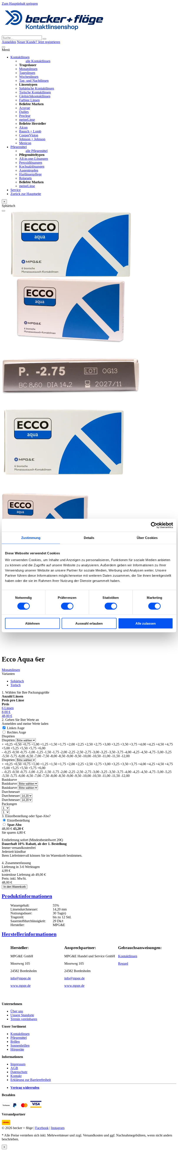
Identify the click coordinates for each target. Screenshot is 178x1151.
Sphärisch (17, 681)
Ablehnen (32, 623)
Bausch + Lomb (30, 131)
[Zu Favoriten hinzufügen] (3, 210)
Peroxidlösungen (30, 162)
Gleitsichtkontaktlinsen (34, 96)
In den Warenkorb (14, 886)
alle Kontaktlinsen (38, 61)
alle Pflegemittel (37, 151)
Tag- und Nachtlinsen (34, 80)
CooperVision (28, 135)
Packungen (9, 804)
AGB (14, 1068)
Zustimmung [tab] (31, 537)
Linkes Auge (16, 728)
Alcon (23, 127)
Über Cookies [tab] (147, 537)
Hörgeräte (17, 1049)
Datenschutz (18, 1072)
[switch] (67, 606)
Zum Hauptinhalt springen (20, 3)
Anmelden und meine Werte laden (25, 723)
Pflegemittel (18, 147)
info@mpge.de (20, 978)
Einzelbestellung (18, 820)
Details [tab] (89, 537)
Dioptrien (8, 736)
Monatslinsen (28, 69)
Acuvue (24, 108)
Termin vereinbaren (23, 1019)
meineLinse (27, 119)
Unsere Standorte (22, 1015)
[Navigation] (3, 47)
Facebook (42, 1128)
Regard (123, 963)
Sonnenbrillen (20, 1045)
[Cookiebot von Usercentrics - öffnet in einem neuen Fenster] (154, 525)
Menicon (25, 143)
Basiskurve (9, 779)
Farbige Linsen (29, 100)
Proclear (24, 116)
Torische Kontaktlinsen (35, 92)
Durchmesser (11, 792)
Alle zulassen (145, 623)
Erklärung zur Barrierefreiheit (30, 1080)
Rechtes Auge (16, 732)
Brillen (15, 1041)
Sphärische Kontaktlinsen (36, 88)
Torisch (15, 685)
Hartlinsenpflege (30, 174)
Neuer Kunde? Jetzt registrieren (38, 42)
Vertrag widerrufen (24, 1087)
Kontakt (15, 1076)
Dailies (24, 112)
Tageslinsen (27, 73)
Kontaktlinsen (20, 57)
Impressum (17, 1064)
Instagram (57, 1128)
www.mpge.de (20, 985)
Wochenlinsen (28, 77)
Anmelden (9, 42)
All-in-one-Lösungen (33, 158)
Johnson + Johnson (32, 139)
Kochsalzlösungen (31, 166)
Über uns (16, 1011)
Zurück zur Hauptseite (25, 194)
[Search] (44, 38)
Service (15, 190)
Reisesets (25, 178)
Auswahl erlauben (89, 623)
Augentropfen (28, 170)
